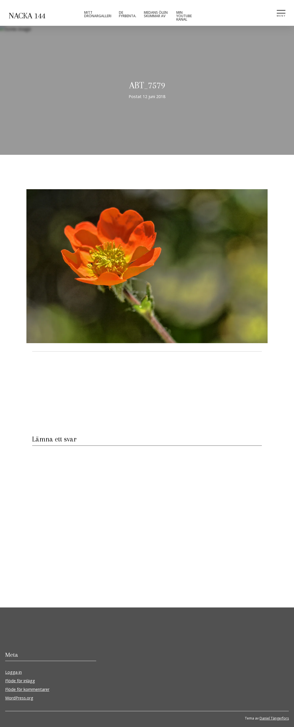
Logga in (13, 672)
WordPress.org (19, 698)
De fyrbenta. (127, 14)
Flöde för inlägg (20, 680)
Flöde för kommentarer (27, 689)
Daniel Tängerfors (274, 718)
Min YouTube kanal (184, 16)
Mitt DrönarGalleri (97, 14)
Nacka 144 (27, 15)
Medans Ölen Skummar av (156, 14)
